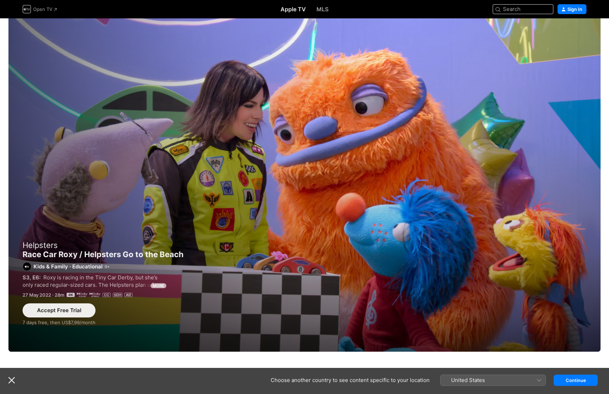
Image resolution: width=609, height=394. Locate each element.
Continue (576, 380)
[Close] (11, 380)
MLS (322, 9)
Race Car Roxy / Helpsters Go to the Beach (304, 185)
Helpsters (40, 245)
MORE (158, 285)
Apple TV (293, 9)
